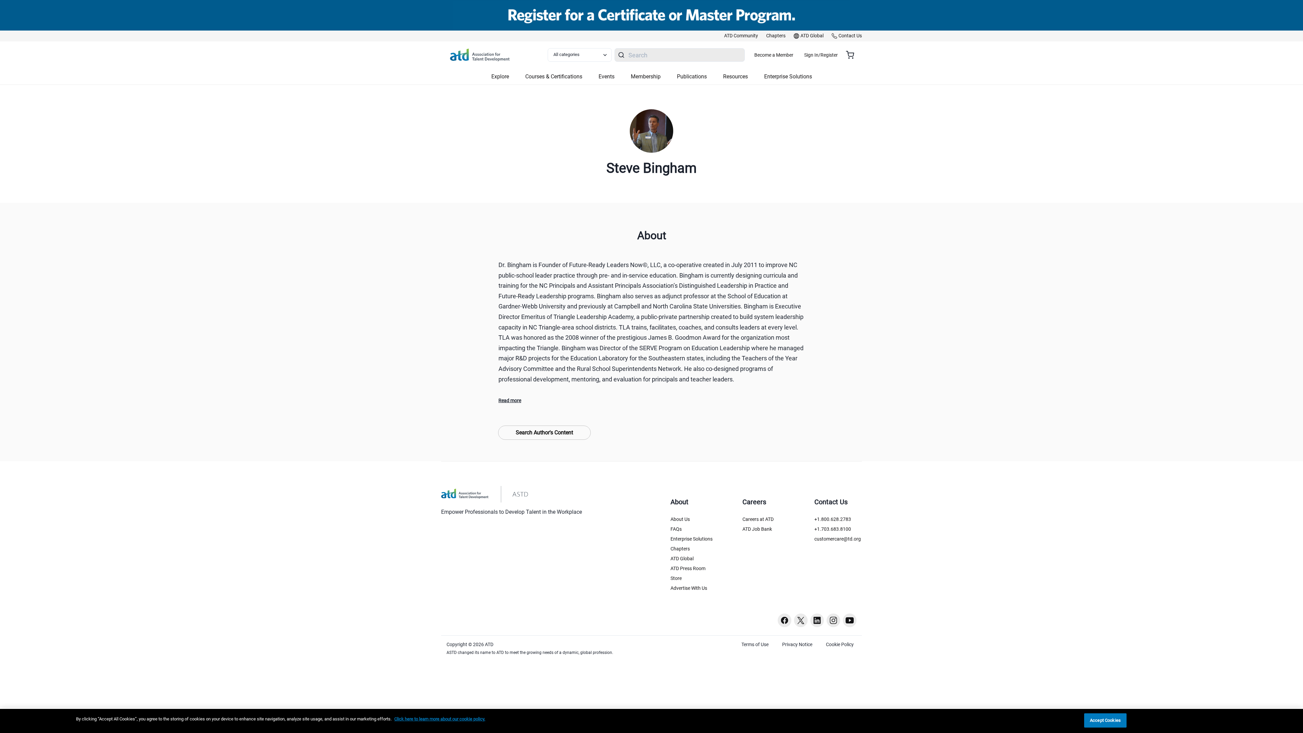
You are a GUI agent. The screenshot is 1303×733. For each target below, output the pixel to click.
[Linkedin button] (817, 620)
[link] (741, 36)
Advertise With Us (689, 588)
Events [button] (607, 76)
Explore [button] (500, 76)
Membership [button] (646, 76)
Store (676, 578)
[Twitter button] (801, 620)
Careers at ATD (758, 519)
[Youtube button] (849, 620)
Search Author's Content (544, 432)
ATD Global (682, 558)
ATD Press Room (688, 568)
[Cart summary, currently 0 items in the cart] (852, 55)
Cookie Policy (840, 644)
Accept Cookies (1105, 720)
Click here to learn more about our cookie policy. (439, 718)
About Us (680, 519)
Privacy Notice (797, 644)
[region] (651, 721)
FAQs (676, 529)
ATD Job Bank (757, 529)
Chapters (680, 548)
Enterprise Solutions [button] (788, 76)
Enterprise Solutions (692, 539)
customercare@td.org (837, 539)
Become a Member (773, 55)
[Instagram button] (833, 620)
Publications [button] (692, 76)
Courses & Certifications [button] (553, 76)
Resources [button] (735, 76)
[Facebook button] (784, 620)
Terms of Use (755, 644)
